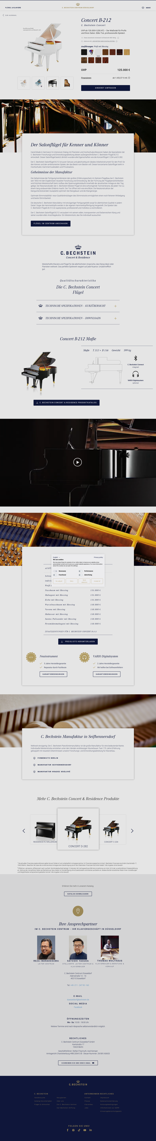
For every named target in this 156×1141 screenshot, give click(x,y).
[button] (56, 557)
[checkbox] (55, 571)
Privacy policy (98, 557)
